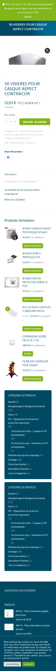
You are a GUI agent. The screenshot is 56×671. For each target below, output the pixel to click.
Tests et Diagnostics (17, 473)
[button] (47, 50)
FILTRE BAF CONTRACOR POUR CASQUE (35, 363)
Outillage (12, 460)
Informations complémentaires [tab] (20, 181)
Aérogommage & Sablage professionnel (26, 406)
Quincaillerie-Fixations (18, 469)
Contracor (30, 143)
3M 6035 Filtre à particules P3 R (31, 255)
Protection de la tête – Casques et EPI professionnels (29, 433)
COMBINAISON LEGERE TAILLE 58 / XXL (34, 338)
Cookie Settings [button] (12, 664)
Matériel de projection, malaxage (23, 455)
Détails (27, 354)
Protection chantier (17, 464)
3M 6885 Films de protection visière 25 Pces (35, 282)
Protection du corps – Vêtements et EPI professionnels (29, 445)
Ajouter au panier (35, 121)
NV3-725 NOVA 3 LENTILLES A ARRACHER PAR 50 (36, 309)
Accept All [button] (28, 664)
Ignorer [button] (28, 16)
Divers (11, 414)
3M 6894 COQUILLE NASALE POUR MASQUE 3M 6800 (36, 230)
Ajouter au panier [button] (32, 246)
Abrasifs (12, 402)
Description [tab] (10, 174)
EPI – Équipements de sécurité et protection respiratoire (23, 421)
